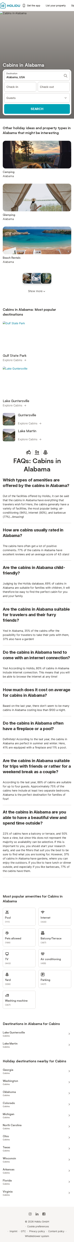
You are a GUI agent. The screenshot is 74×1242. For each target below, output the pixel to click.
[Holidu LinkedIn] (37, 1214)
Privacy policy (37, 1231)
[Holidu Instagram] (30, 1214)
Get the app (33, 5)
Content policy (56, 1231)
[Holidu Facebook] (44, 1214)
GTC (23, 1231)
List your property (56, 5)
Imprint (13, 1231)
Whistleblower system (37, 1236)
